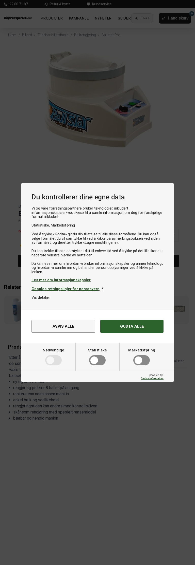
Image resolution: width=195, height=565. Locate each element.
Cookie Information (152, 378)
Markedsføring (141, 350)
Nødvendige (53, 350)
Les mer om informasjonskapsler (61, 280)
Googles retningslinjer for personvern (65, 289)
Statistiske (97, 350)
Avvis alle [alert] (63, 326)
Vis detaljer (40, 297)
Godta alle (132, 326)
